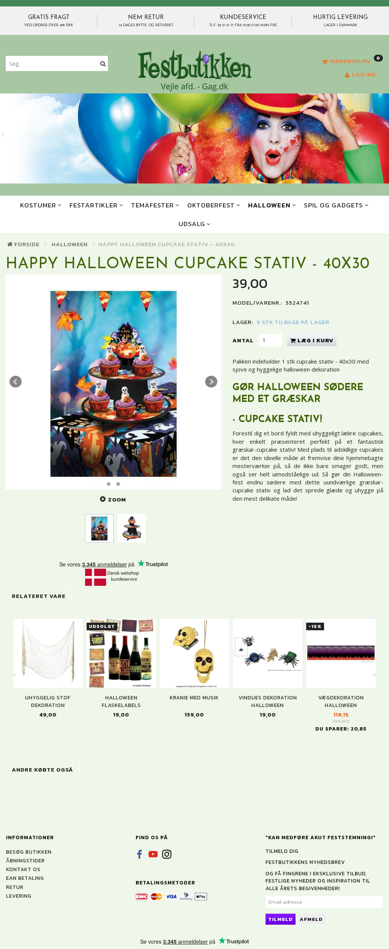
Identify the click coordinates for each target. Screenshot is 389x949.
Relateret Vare (39, 596)
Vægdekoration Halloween (341, 701)
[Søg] (103, 64)
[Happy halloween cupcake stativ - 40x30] (113, 382)
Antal (243, 340)
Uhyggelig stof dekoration (48, 701)
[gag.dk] (194, 70)
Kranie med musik (194, 697)
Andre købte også (42, 769)
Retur (15, 887)
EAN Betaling (25, 878)
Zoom (117, 499)
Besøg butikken (29, 852)
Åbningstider (25, 860)
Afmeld (311, 919)
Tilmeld (280, 919)
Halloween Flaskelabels (121, 701)
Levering (19, 896)
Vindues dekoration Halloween (268, 701)
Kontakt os (23, 869)
